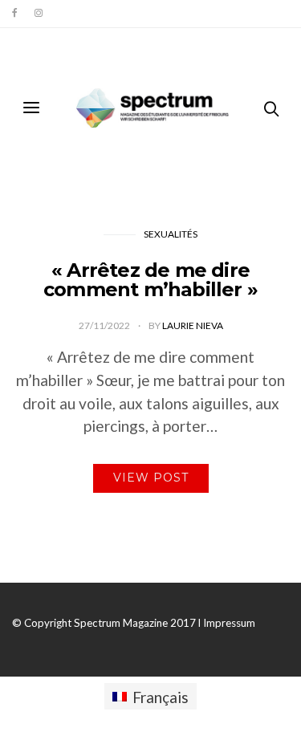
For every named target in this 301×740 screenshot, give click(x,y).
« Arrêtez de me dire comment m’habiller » (150, 279)
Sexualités (170, 234)
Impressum (229, 622)
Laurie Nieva (192, 325)
